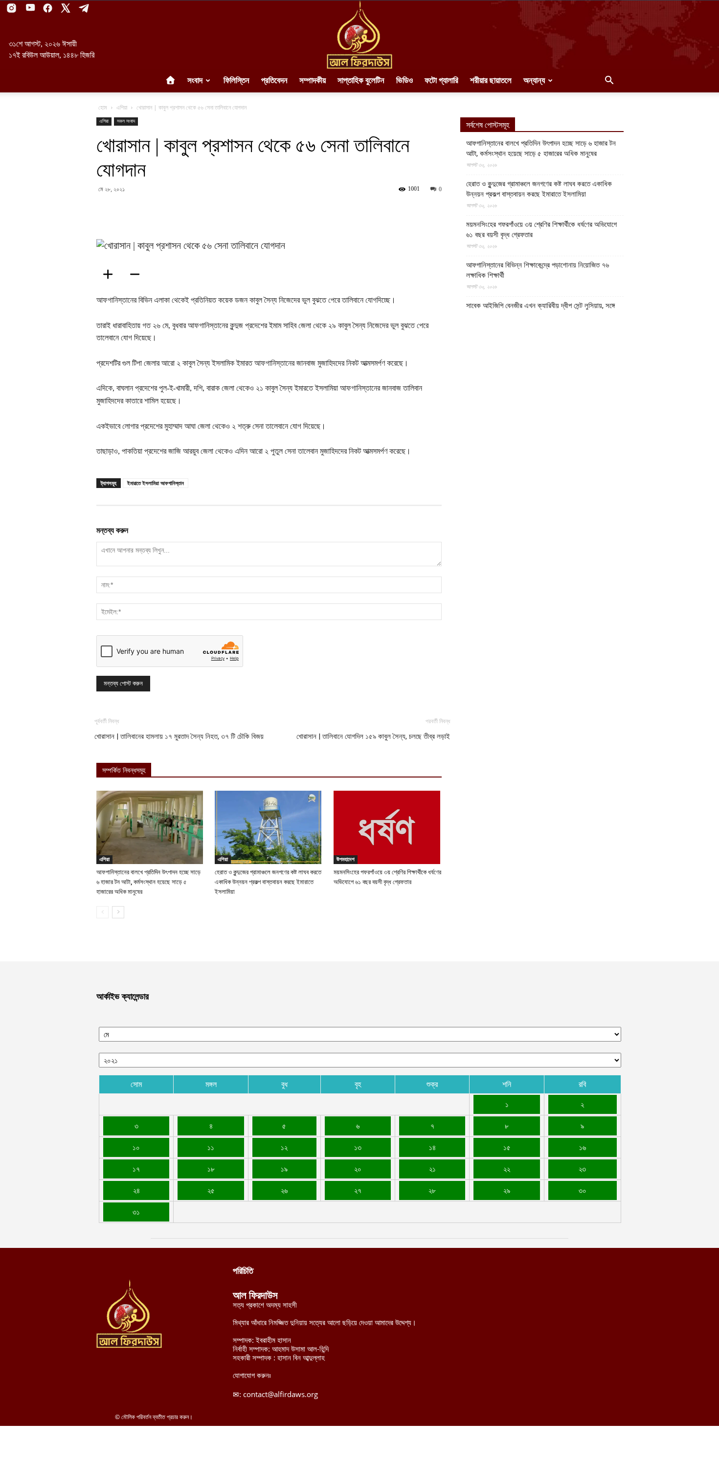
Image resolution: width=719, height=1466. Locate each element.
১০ (136, 1147)
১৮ (211, 1169)
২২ (506, 1169)
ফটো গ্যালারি (441, 80)
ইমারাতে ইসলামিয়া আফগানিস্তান (155, 483)
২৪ (136, 1190)
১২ (284, 1147)
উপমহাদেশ (346, 859)
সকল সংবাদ (126, 121)
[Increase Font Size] (111, 274)
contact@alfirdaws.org (280, 1394)
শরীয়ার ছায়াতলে (491, 80)
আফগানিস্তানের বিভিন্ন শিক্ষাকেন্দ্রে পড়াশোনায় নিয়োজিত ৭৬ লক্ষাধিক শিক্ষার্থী (537, 270)
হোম (102, 107)
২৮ (432, 1190)
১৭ (136, 1169)
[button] (609, 81)
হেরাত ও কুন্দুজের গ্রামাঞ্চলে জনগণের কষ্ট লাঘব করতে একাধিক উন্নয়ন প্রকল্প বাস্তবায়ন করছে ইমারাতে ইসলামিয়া (268, 881)
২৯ (506, 1190)
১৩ (357, 1147)
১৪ (432, 1147)
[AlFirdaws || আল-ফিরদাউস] (359, 34)
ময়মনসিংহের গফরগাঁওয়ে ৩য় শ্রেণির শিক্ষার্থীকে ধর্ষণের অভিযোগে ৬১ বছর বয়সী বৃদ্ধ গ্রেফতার (541, 229)
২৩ (582, 1169)
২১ (432, 1169)
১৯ (284, 1169)
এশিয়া (121, 107)
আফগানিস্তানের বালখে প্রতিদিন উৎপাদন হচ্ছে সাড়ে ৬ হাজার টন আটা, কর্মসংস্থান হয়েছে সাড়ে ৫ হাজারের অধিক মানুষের (148, 881)
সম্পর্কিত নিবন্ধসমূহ (123, 770)
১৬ (582, 1147)
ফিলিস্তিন (236, 80)
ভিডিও (404, 80)
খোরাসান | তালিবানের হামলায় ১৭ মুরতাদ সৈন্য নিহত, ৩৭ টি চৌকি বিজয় (179, 736)
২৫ (211, 1190)
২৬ (284, 1190)
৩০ (582, 1190)
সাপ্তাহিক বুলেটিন (360, 80)
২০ (357, 1169)
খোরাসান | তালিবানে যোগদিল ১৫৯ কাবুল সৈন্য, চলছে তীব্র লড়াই (373, 736)
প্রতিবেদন (274, 80)
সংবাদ (194, 80)
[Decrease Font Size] (138, 274)
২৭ (357, 1190)
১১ (210, 1147)
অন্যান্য (534, 80)
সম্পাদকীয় (312, 80)
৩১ (136, 1212)
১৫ (507, 1147)
